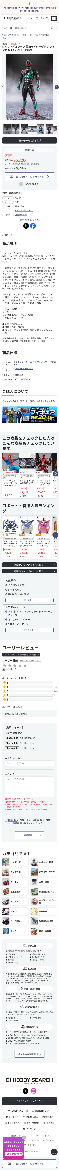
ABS (17, 206)
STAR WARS (14, 589)
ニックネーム (12, 758)
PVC (22, 206)
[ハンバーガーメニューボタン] (54, 18)
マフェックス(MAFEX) (19, 619)
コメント (10, 773)
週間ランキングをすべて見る (29, 564)
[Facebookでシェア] (33, 226)
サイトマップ (29, 1145)
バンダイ (19, 197)
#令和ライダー (8, 235)
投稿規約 (12, 820)
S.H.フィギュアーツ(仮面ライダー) (35, 363)
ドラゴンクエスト (17, 585)
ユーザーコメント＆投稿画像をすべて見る (20, 654)
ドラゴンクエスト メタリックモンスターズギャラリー (30, 613)
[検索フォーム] (47, 18)
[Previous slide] (2, 87)
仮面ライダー (21, 214)
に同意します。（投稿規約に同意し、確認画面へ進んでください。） (29, 822)
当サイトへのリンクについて (43, 1140)
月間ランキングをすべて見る (29, 571)
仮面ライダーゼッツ (24, 368)
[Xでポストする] (26, 226)
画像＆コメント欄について (30, 660)
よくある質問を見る (28, 1053)
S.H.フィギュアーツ (24, 210)
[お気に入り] (37, 18)
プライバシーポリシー (43, 1136)
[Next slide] (57, 87)
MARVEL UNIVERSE (18, 594)
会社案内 (14, 1136)
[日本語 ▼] (31, 18)
